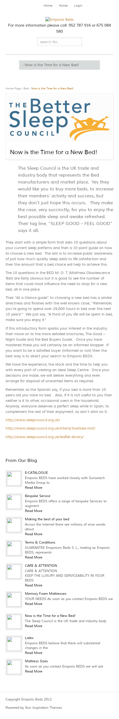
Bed (26, 88)
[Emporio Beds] (59, 19)
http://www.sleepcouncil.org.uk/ (33, 420)
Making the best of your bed (47, 519)
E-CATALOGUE (36, 473)
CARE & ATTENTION (41, 566)
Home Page (13, 88)
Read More (33, 488)
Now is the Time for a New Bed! (52, 88)
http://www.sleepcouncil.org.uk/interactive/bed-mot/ (50, 428)
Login (78, 5)
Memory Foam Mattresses (45, 594)
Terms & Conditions (40, 542)
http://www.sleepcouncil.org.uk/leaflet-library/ (45, 437)
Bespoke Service (37, 496)
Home (48, 5)
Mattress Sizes (36, 661)
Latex (29, 638)
